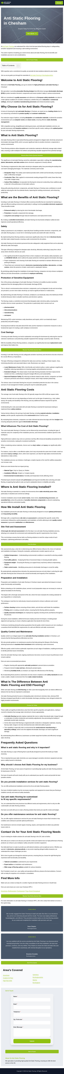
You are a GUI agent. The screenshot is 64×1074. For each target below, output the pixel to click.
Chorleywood (20, 891)
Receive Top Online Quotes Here (32, 350)
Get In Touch (32, 1051)
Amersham (4, 891)
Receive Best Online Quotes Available (32, 155)
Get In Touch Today (32, 59)
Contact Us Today (32, 705)
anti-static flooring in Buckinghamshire (41, 75)
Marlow (35, 980)
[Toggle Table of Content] (17, 65)
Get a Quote (31, 33)
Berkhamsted (12, 891)
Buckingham (36, 982)
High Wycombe (7, 980)
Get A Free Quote (32, 962)
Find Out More (32, 544)
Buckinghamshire (38, 977)
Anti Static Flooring (8, 46)
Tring (26, 891)
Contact (59, 2)
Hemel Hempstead (34, 891)
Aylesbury (36, 974)
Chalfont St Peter (8, 978)
